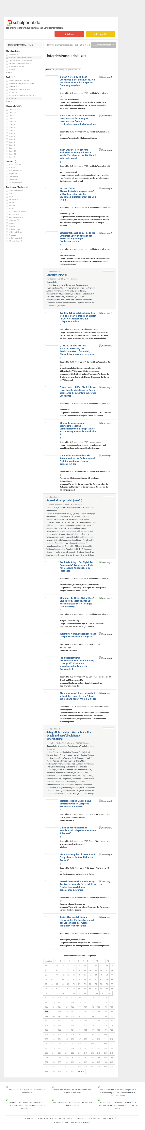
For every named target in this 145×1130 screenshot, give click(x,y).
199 (98, 1035)
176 (92, 1025)
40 (52, 975)
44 (74, 975)
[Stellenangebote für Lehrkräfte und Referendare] (26, 1087)
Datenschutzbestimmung (88, 1118)
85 (85, 988)
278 (111, 1067)
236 (53, 1053)
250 (72, 1058)
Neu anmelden (101, 34)
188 (98, 1030)
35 (96, 970)
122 (98, 1002)
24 (107, 965)
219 (85, 1044)
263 (85, 1062)
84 (79, 988)
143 (92, 1012)
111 (98, 998)
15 (57, 965)
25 (112, 965)
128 (66, 1007)
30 (68, 970)
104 (53, 998)
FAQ (118, 1118)
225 (53, 1048)
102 (109, 993)
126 (53, 1007)
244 (105, 1053)
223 (111, 1044)
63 (107, 979)
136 (46, 1012)
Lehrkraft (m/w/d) (56, 275)
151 (72, 1016)
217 (72, 1044)
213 (46, 1044)
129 (72, 1007)
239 (72, 1053)
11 (103, 961)
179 (111, 1025)
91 (46, 993)
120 (85, 1002)
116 (59, 1002)
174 (79, 1025)
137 (53, 1012)
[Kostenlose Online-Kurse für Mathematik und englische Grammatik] (72, 1087)
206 (72, 1039)
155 (98, 1016)
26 (46, 970)
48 (96, 975)
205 (66, 1039)
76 (107, 984)
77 (112, 984)
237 (59, 1053)
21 (90, 965)
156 (105, 1016)
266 (105, 1062)
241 (85, 1053)
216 (66, 1044)
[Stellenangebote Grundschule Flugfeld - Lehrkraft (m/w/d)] (108, 271)
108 (79, 998)
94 (63, 993)
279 (46, 1071)
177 (98, 1025)
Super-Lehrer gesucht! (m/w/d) (64, 500)
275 (92, 1067)
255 (105, 1058)
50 (107, 975)
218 (79, 1044)
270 (59, 1067)
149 (59, 1016)
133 (98, 1007)
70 (74, 984)
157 (111, 1016)
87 (96, 988)
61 (96, 979)
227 (66, 1048)
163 (79, 1021)
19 (79, 965)
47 (90, 975)
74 (96, 984)
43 (68, 975)
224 (46, 1048)
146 (111, 1012)
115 (53, 1002)
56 (68, 979)
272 (72, 1067)
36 (101, 970)
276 (98, 1067)
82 (68, 988)
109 (85, 998)
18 (74, 965)
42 (63, 975)
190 (111, 1030)
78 (46, 988)
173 (72, 1025)
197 (85, 1035)
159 (53, 1021)
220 (92, 1044)
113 (111, 998)
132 (92, 1007)
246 (46, 1058)
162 (72, 1021)
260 (66, 1062)
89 (107, 988)
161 (66, 1021)
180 (46, 1030)
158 (46, 1021)
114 (46, 1002)
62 (101, 979)
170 (53, 1025)
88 (101, 988)
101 (102, 993)
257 (46, 1062)
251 (79, 1058)
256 (111, 1058)
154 (92, 1016)
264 (92, 1062)
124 (111, 1002)
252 (85, 1058)
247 (53, 1058)
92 (52, 993)
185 (79, 1030)
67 (57, 984)
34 (90, 970)
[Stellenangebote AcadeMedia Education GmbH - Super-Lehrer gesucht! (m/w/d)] (108, 496)
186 (85, 1030)
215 (59, 1044)
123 (105, 1002)
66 (52, 984)
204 (59, 1039)
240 (79, 1053)
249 (66, 1058)
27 (52, 970)
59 (85, 979)
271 (66, 1067)
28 (57, 970)
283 (72, 1071)
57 (74, 979)
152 (79, 1016)
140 (72, 1012)
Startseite (30, 1118)
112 (105, 998)
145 (105, 1012)
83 (74, 988)
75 (101, 984)
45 (79, 975)
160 (59, 1021)
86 (90, 988)
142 (85, 1012)
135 (111, 1007)
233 (105, 1048)
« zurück (48, 961)
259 (59, 1062)
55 (63, 979)
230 (85, 1048)
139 (66, 1012)
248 (59, 1058)
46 (85, 975)
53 (52, 979)
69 (68, 984)
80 (57, 988)
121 (92, 1002)
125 (46, 1007)
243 (98, 1053)
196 (79, 1035)
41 (57, 975)
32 (79, 970)
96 (74, 993)
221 (98, 1044)
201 (111, 1035)
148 (53, 1016)
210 (98, 1039)
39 (46, 975)
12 (108, 961)
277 (105, 1067)
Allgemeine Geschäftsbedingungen (55, 1118)
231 (92, 1048)
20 (85, 965)
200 (105, 1035)
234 (111, 1048)
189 (105, 1030)
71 (79, 984)
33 (85, 970)
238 (66, 1053)
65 (46, 984)
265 (98, 1062)
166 (98, 1021)
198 (92, 1035)
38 (112, 970)
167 (105, 1021)
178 (105, 1025)
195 (72, 1035)
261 (72, 1062)
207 (79, 1039)
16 (63, 965)
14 (52, 965)
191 (46, 1035)
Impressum (108, 1118)
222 (105, 1044)
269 (53, 1067)
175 (85, 1025)
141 (79, 1012)
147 (46, 1016)
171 (59, 1025)
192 (53, 1035)
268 (46, 1067)
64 (112, 979)
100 (96, 993)
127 (59, 1007)
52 (46, 979)
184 (72, 1030)
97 (79, 993)
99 (90, 993)
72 (85, 984)
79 (52, 988)
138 (59, 1012)
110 (92, 998)
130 (79, 1007)
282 (66, 1071)
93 (57, 993)
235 (46, 1053)
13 (46, 965)
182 (59, 1030)
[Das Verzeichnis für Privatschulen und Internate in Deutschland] (72, 1100)
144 (98, 1012)
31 (74, 970)
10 (97, 961)
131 (85, 1007)
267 (111, 1062)
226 (59, 1048)
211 (105, 1039)
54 (57, 979)
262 (79, 1062)
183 (66, 1030)
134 (105, 1007)
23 (101, 965)
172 (66, 1025)
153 (85, 1016)
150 (66, 1016)
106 (66, 998)
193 (59, 1035)
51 (112, 975)
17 (68, 965)
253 (92, 1058)
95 (68, 993)
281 (59, 1071)
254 (98, 1058)
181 (53, 1030)
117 (66, 1002)
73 (90, 984)
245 (111, 1053)
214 (53, 1044)
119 (79, 1002)
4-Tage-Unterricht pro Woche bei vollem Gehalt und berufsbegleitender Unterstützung (69, 735)
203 (53, 1039)
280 (53, 1071)
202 (46, 1039)
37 (107, 970)
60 (90, 979)
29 (63, 970)
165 (92, 1021)
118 (72, 1002)
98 (85, 993)
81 (63, 988)
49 (101, 975)
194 (66, 1035)
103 (46, 998)
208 (85, 1039)
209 (92, 1039)
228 (72, 1048)
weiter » (81, 1071)
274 (85, 1067)
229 (79, 1048)
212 (111, 1039)
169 (46, 1025)
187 (92, 1030)
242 (92, 1053)
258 (53, 1062)
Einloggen (70, 34)
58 (79, 979)
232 (98, 1048)
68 (63, 984)
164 (85, 1021)
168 (111, 1021)
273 (79, 1067)
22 (96, 965)
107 (72, 998)
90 (112, 988)
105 (59, 998)
